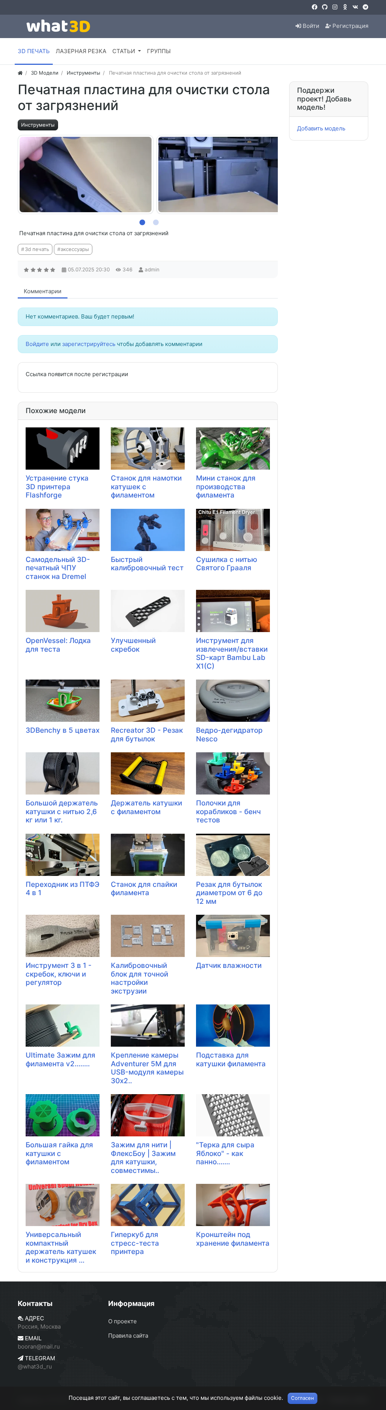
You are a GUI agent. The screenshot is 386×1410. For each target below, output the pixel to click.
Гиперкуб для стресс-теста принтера (135, 1243)
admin (152, 269)
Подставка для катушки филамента (231, 1059)
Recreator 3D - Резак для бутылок (147, 734)
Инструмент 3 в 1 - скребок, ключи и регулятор (59, 974)
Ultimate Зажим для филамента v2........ (60, 1059)
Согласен (302, 1398)
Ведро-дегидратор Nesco (229, 734)
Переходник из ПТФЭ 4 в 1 (63, 888)
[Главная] (20, 73)
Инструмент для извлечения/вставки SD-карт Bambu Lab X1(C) (232, 653)
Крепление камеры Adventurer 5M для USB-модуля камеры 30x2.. (147, 1068)
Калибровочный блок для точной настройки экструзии (139, 978)
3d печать (37, 249)
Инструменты (38, 125)
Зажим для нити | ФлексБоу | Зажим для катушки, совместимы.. (143, 1158)
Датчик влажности (229, 965)
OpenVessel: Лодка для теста (58, 645)
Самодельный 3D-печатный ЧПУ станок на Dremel (58, 568)
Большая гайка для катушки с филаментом (59, 1153)
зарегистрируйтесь (88, 344)
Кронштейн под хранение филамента (233, 1239)
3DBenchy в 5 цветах (63, 730)
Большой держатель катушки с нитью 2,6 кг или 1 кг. (62, 811)
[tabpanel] (85, 174)
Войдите (37, 344)
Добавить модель (321, 128)
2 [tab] (154, 221)
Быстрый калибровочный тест (147, 564)
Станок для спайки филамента (144, 888)
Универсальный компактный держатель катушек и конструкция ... (61, 1247)
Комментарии (42, 291)
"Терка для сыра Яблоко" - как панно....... (225, 1153)
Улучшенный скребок (133, 645)
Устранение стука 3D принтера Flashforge (57, 486)
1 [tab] (141, 221)
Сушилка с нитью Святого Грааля (226, 564)
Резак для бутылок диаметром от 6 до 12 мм (229, 893)
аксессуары (75, 249)
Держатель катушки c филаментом (146, 807)
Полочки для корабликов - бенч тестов (228, 811)
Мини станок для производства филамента (226, 486)
